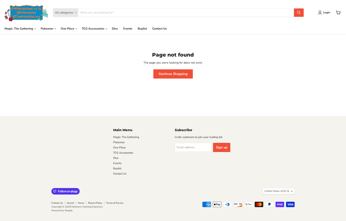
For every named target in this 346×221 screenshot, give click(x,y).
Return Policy (95, 203)
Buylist (142, 29)
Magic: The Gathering (19, 29)
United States (276, 191)
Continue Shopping (173, 74)
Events (127, 29)
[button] (325, 12)
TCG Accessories (93, 29)
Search (70, 203)
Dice (115, 29)
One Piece (68, 29)
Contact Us (159, 29)
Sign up (221, 147)
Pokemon (47, 29)
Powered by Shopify (62, 210)
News (81, 203)
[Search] (299, 12)
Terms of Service (114, 203)
